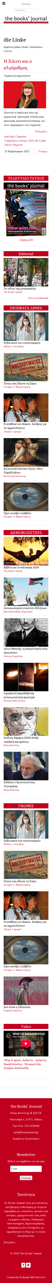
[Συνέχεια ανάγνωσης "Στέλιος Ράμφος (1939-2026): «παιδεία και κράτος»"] (26, 721)
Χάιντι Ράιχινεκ (13, 144)
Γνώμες (43, 151)
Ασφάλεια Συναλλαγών (26, 1138)
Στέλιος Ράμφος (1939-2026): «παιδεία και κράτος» (21, 740)
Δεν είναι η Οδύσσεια (17, 1007)
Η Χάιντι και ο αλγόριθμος (18, 64)
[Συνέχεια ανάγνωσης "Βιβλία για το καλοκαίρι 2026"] (26, 550)
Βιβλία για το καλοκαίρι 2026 (21, 567)
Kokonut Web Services (32, 1277)
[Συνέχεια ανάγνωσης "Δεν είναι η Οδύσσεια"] (26, 990)
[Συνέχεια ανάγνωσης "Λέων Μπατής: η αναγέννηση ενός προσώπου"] (26, 632)
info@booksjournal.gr (26, 1132)
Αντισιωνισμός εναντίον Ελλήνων (25, 608)
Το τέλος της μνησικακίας (20, 288)
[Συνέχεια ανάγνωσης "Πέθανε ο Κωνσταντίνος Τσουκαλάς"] (26, 765)
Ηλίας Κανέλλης (11, 745)
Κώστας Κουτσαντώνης (15, 476)
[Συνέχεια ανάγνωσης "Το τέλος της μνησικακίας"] (26, 271)
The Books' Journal (13, 292)
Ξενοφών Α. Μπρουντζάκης (17, 387)
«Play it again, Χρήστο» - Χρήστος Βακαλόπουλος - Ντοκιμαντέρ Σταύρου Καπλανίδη (25, 1064)
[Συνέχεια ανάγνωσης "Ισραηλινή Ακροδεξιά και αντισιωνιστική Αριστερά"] (26, 676)
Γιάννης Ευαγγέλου (13, 656)
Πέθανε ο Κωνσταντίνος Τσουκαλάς (19, 784)
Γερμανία (20, 136)
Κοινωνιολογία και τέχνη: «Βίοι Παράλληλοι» (23, 470)
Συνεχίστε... (41, 131)
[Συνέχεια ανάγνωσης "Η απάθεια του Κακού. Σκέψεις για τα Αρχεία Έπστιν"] (26, 407)
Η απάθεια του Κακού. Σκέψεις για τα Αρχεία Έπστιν (25, 426)
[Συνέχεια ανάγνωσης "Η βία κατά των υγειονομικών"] (26, 326)
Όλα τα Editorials (38, 298)
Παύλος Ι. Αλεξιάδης (14, 346)
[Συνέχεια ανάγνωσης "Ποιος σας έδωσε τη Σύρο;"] (26, 366)
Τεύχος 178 (26, 239)
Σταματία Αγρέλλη (13, 1010)
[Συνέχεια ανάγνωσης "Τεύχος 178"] (26, 209)
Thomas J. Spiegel (12, 431)
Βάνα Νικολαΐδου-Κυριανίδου (18, 611)
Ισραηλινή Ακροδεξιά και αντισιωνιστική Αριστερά (19, 695)
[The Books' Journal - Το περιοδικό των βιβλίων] (26, 19)
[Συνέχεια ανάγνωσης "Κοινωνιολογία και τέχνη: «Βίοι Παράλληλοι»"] (26, 451)
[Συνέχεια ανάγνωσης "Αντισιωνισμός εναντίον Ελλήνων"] (26, 591)
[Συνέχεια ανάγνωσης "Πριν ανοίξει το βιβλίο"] (26, 496)
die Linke (40, 140)
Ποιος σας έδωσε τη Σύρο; (20, 383)
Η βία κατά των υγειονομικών (22, 343)
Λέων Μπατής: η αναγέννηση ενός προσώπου (26, 651)
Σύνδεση (26, 4)
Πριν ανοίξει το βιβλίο (17, 513)
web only (9, 136)
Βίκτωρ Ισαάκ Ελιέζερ (14, 701)
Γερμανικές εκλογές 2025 (19, 140)
